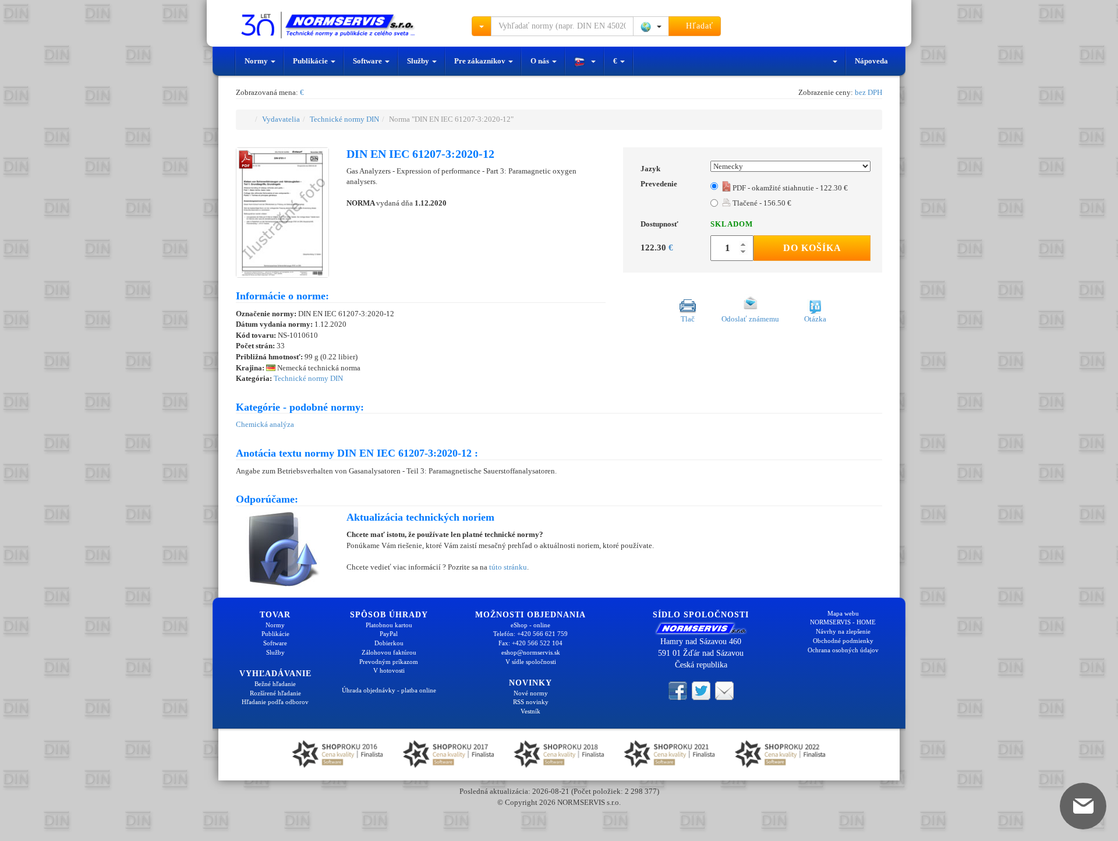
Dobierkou (389, 642)
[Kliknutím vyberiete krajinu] (651, 26)
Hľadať (698, 26)
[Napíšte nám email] (724, 690)
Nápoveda (871, 60)
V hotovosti (389, 670)
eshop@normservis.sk (530, 652)
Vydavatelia (281, 119)
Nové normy (531, 693)
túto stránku (508, 567)
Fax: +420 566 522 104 (530, 642)
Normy (257, 60)
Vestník (530, 711)
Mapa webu (843, 613)
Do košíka (812, 248)
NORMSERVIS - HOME (843, 622)
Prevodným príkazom (388, 661)
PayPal (389, 633)
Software (368, 60)
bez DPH (868, 92)
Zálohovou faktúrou (389, 652)
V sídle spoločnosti (530, 661)
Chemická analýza (265, 424)
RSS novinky (531, 701)
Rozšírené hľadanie (275, 693)
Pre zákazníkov (480, 60)
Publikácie (311, 60)
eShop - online (530, 624)
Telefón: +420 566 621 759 (530, 633)
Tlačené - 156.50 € (761, 203)
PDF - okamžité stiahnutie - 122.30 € (789, 187)
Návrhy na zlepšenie (843, 631)
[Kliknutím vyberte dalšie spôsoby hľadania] (481, 26)
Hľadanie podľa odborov (275, 701)
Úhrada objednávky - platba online (389, 690)
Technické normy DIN (344, 119)
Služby (419, 60)
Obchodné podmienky (843, 640)
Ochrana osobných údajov (843, 649)
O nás (540, 60)
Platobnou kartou (389, 624)
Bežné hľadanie (275, 683)
